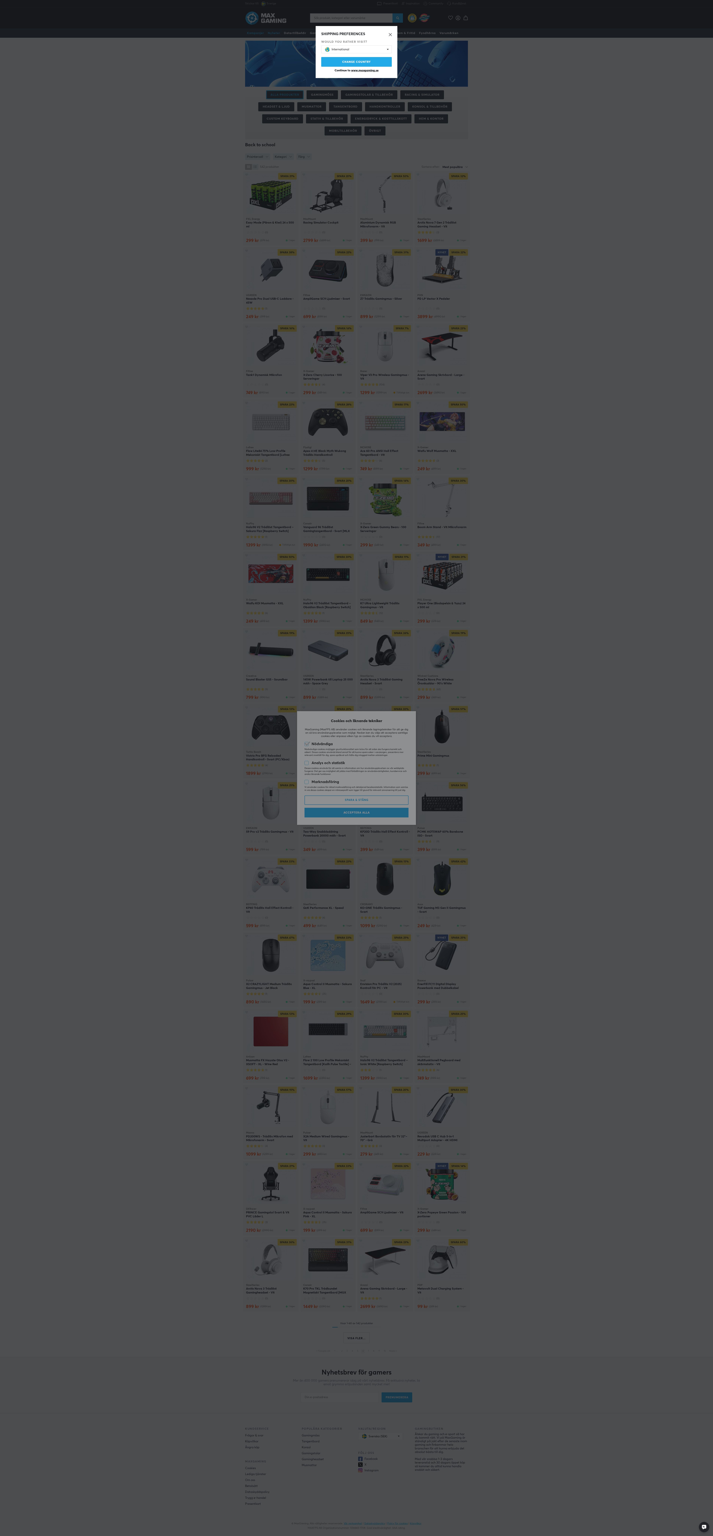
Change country (356, 62)
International (340, 49)
